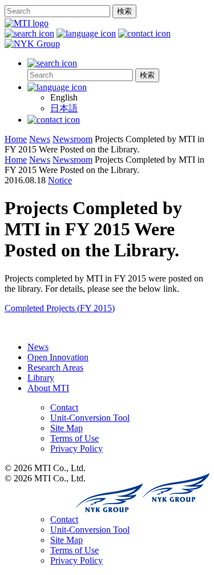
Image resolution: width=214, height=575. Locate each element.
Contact (64, 407)
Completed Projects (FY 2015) (60, 308)
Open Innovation (57, 357)
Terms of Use (74, 438)
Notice (60, 180)
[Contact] (53, 119)
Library (40, 378)
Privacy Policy (76, 448)
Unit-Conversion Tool (90, 418)
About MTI (48, 388)
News (38, 347)
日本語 (64, 108)
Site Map (66, 428)
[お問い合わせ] (144, 33)
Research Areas (55, 367)
